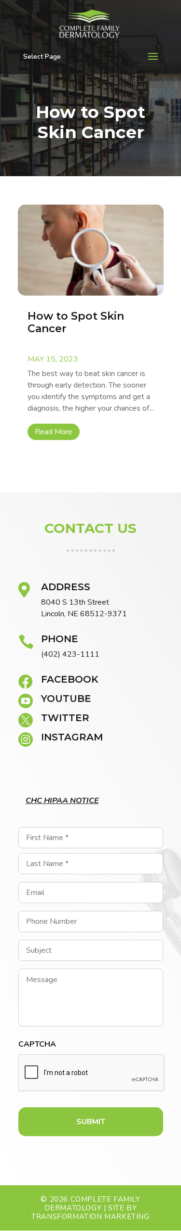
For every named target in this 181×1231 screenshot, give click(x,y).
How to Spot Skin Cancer (76, 322)
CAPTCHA (37, 1044)
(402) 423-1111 (70, 654)
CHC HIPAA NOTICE (62, 800)
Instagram (72, 737)
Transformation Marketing (90, 1216)
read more (53, 432)
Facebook (69, 679)
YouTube (66, 698)
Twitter (65, 718)
